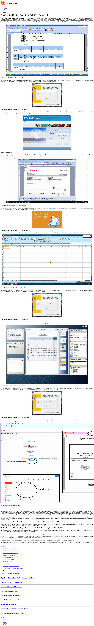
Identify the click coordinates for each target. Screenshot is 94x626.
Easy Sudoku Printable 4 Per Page (12, 613)
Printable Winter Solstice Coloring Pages (14, 609)
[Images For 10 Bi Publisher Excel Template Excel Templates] (47, 463)
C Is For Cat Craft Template (8, 559)
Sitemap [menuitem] (4, 12)
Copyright (5, 620)
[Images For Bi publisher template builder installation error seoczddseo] (47, 180)
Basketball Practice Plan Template (12, 582)
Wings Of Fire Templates (9, 604)
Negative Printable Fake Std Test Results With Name (18, 578)
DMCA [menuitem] (4, 9)
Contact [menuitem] (4, 7)
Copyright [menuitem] (5, 8)
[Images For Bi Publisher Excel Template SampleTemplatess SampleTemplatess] (47, 260)
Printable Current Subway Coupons (10, 561)
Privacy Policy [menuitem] (6, 10)
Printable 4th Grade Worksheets (11, 587)
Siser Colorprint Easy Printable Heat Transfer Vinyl (13, 548)
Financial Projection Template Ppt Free (11, 566)
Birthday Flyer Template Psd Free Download (12, 550)
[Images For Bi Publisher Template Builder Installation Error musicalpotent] (47, 305)
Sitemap (4, 624)
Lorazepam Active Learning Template (10, 553)
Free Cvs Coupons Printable (10, 573)
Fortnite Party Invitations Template (12, 600)
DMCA (4, 622)
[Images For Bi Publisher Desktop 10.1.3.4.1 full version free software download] (47, 354)
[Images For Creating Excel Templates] (47, 132)
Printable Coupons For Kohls (10, 595)
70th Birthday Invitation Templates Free (11, 563)
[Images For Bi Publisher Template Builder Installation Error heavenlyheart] (47, 95)
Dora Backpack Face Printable (9, 555)
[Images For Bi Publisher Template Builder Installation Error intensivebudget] (47, 403)
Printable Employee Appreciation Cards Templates (13, 568)
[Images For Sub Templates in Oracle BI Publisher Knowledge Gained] (47, 50)
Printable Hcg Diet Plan (8, 557)
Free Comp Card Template (9, 591)
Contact (4, 619)
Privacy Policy (6, 623)
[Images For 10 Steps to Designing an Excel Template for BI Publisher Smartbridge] (47, 219)
